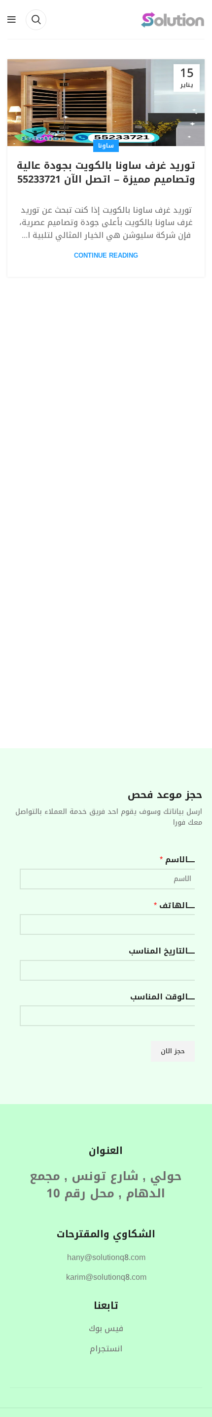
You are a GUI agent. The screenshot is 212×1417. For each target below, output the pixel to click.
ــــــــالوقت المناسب (165, 997)
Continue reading (106, 255)
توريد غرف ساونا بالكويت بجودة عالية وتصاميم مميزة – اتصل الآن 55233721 (106, 172)
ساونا (106, 145)
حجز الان (173, 1051)
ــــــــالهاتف (177, 905)
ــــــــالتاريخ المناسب (164, 951)
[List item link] (106, 1257)
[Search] (36, 20)
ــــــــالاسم (180, 859)
